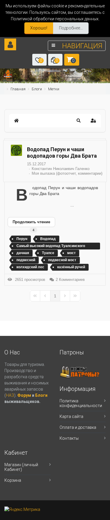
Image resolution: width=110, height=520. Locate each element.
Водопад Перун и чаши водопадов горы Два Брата (62, 152)
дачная (22, 253)
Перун (21, 239)
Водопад (48, 239)
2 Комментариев (70, 279)
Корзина (12, 480)
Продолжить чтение (31, 222)
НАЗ (10, 395)
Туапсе (48, 253)
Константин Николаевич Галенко (60, 168)
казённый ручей (71, 267)
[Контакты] (8, 80)
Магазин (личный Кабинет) (21, 467)
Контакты (69, 438)
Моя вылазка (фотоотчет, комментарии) (67, 173)
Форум (24, 395)
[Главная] (8, 74)
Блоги (41, 395)
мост (71, 253)
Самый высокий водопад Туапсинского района (50, 247)
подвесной (25, 260)
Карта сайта (71, 416)
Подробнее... (71, 28)
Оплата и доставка (78, 427)
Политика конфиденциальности (81, 403)
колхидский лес (30, 267)
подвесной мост (62, 260)
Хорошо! (38, 28)
